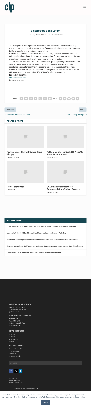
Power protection (15, 186)
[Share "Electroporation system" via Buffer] (40, 98)
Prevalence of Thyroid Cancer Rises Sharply (24, 153)
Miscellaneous (47, 34)
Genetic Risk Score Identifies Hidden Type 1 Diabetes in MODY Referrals (34, 253)
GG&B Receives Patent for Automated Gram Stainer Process (63, 187)
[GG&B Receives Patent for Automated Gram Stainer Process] (65, 172)
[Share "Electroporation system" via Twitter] (26, 98)
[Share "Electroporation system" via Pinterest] (30, 98)
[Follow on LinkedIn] (20, 371)
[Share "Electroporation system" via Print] (49, 98)
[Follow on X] (16, 371)
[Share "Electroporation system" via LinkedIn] (35, 98)
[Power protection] (25, 172)
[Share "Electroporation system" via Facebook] (21, 98)
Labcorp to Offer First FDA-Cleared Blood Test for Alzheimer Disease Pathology (36, 233)
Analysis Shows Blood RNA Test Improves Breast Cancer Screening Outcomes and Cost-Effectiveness (45, 246)
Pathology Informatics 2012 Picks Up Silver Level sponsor (65, 153)
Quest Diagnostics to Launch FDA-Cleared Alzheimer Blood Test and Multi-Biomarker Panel (41, 226)
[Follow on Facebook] (11, 371)
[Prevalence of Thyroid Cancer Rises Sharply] (25, 137)
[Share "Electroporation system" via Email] (45, 98)
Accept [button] (45, 402)
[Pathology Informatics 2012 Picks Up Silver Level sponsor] (65, 137)
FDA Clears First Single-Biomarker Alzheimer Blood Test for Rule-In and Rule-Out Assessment (42, 240)
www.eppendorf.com (18, 78)
